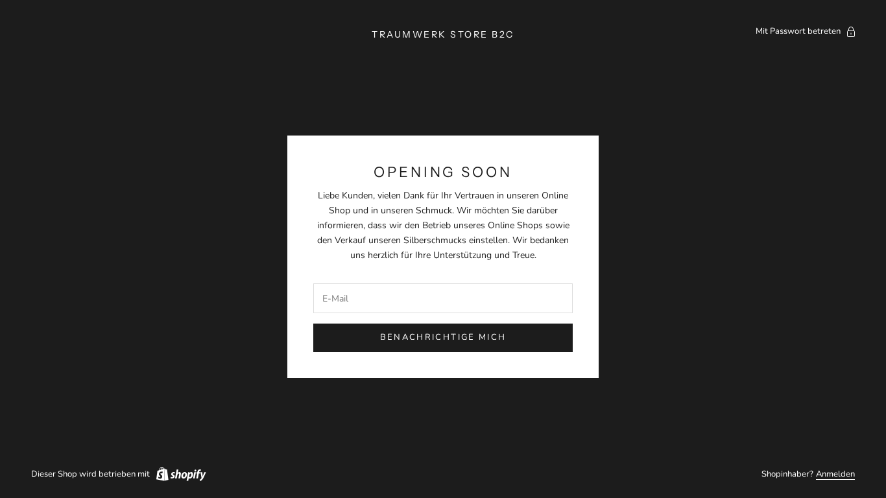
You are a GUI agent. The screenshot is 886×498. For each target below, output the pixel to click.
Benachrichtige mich (443, 337)
